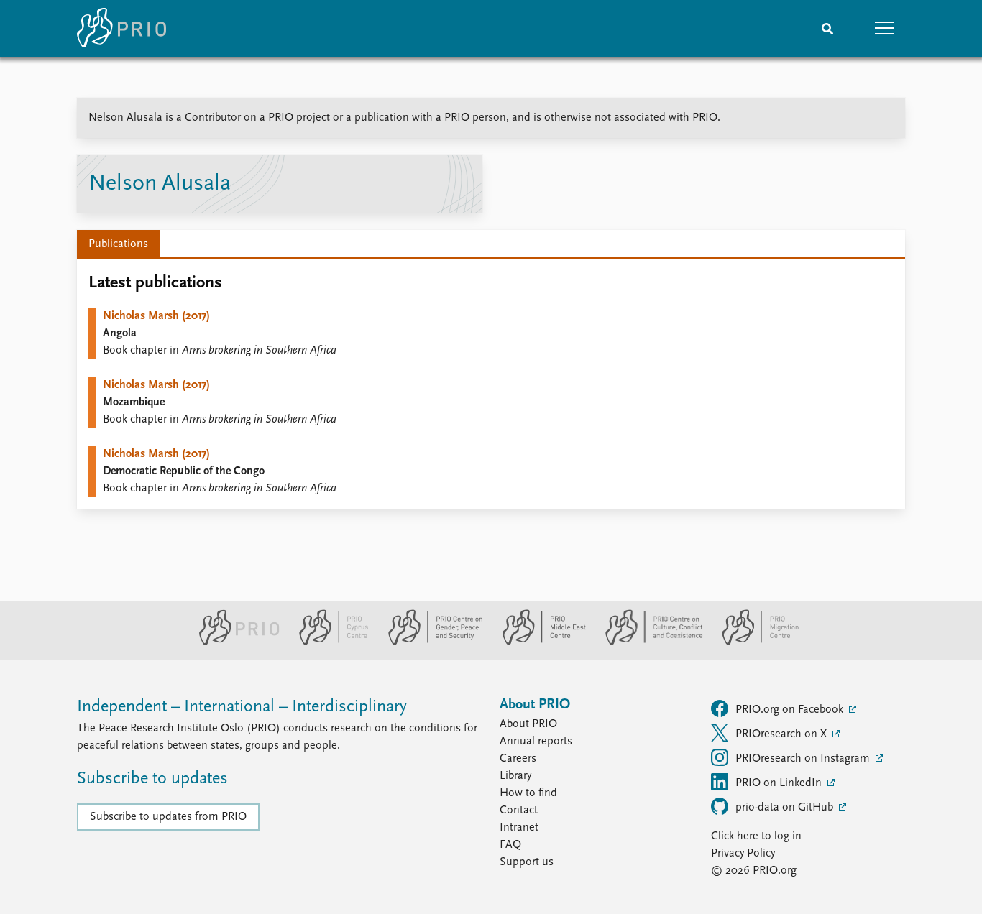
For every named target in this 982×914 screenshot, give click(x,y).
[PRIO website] (233, 642)
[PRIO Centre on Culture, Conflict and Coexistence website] (648, 642)
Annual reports (536, 741)
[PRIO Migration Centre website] (752, 642)
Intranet (519, 828)
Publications (118, 244)
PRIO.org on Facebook (790, 710)
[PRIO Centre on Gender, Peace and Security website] (429, 642)
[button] (885, 28)
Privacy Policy (743, 853)
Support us (527, 862)
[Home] (121, 28)
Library (515, 776)
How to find (528, 793)
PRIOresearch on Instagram (804, 759)
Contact (519, 810)
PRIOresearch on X (782, 734)
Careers (518, 759)
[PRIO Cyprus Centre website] (327, 642)
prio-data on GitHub (785, 807)
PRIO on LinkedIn (780, 783)
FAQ (510, 845)
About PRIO (528, 724)
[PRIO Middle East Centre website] (538, 642)
